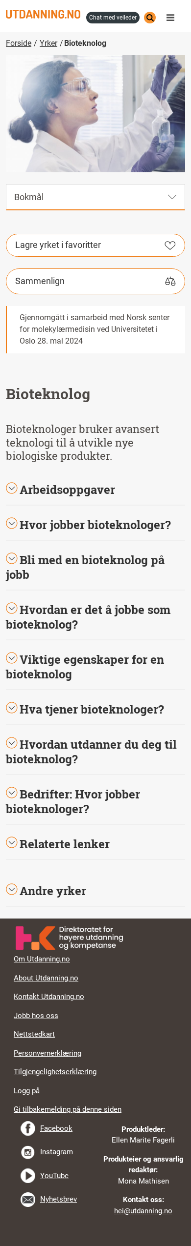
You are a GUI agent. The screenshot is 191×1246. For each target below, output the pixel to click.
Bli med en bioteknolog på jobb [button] (85, 567)
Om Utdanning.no (42, 959)
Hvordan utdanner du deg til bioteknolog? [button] (91, 751)
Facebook (56, 1128)
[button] (95, 524)
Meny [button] (173, 17)
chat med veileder (113, 17)
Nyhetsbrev (58, 1199)
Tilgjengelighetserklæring (55, 1071)
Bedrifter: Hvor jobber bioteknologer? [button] (73, 801)
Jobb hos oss (36, 1015)
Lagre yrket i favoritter (58, 245)
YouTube (54, 1175)
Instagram (56, 1151)
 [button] (95, 918)
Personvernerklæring (47, 1053)
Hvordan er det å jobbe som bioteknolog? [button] (88, 617)
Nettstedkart (34, 1034)
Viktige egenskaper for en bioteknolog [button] (85, 666)
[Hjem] (43, 14)
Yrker (48, 43)
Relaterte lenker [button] (65, 844)
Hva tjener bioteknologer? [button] (92, 709)
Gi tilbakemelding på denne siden (67, 1109)
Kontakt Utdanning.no (49, 996)
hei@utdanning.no (143, 1210)
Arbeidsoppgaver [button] (67, 489)
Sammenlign (40, 281)
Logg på (27, 1090)
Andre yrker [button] (53, 890)
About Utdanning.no (46, 978)
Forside (18, 43)
